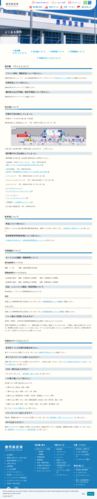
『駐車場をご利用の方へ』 (71, 228)
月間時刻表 (41, 457)
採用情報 (10, 466)
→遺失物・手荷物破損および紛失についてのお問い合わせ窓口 (26, 172)
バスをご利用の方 (82, 452)
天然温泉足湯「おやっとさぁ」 (63, 466)
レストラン (60, 454)
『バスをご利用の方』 (18, 408)
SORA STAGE (61, 463)
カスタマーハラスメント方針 (17, 480)
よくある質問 (11, 469)
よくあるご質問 (60, 2)
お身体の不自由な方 (42, 2)
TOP (6, 35)
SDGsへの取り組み (13, 483)
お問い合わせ (11, 463)
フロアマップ (76, 2)
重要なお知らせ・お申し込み (17, 458)
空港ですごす (54, 7)
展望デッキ (60, 460)
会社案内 (10, 455)
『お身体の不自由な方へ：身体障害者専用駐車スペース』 (24, 240)
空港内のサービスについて (49, 58)
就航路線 (40, 460)
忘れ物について (39, 52)
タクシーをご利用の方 (83, 455)
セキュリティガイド (44, 471)
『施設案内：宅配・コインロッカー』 (62, 417)
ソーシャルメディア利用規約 (17, 478)
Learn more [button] (7, 496)
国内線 (41, 451)
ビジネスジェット (62, 475)
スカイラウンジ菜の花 (63, 471)
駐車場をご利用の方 (83, 449)
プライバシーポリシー (14, 472)
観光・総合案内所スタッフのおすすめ (83, 481)
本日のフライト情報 (63, 78)
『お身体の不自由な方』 (45, 352)
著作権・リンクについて (15, 475)
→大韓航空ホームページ (22, 202)
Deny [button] (83, 494)
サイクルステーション (83, 476)
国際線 (41, 454)
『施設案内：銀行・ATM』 (31, 374)
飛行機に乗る (38, 7)
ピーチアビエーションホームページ (18, 191)
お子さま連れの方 (43, 468)
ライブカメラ (80, 485)
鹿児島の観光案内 (82, 470)
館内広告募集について (14, 460)
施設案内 (59, 449)
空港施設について (77, 52)
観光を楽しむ (86, 7)
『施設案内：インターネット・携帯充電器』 (21, 429)
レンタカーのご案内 (83, 459)
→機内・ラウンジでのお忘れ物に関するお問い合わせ (23, 165)
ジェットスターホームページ (16, 198)
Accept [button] (90, 494)
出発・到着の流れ (43, 462)
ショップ (59, 457)
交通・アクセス (69, 7)
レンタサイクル (81, 472)
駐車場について (58, 52)
